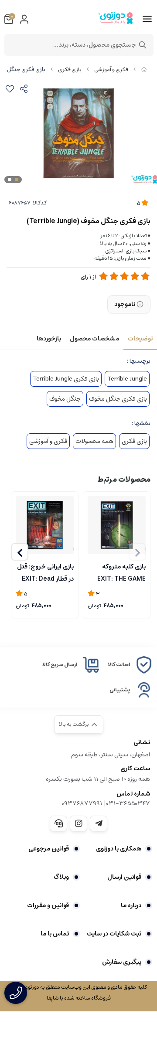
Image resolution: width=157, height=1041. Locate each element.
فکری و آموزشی (111, 69)
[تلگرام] (98, 823)
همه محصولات (94, 441)
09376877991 (81, 803)
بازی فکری (70, 69)
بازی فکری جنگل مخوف (118, 399)
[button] (19, 552)
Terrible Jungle (127, 379)
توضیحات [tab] (140, 338)
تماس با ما (55, 933)
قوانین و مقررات (48, 905)
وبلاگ (61, 877)
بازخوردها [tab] (49, 338)
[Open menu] (147, 19)
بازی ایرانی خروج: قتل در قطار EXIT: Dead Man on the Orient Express (45, 571)
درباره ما (131, 905)
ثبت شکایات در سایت (114, 933)
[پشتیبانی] (58, 823)
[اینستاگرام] (78, 823)
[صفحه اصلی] (144, 69)
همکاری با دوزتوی (118, 848)
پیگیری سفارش (121, 962)
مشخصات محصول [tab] (94, 338)
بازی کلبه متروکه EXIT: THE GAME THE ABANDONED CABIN (120, 571)
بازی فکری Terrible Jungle (66, 379)
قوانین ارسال (124, 877)
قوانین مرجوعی (48, 848)
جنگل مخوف (65, 399)
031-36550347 (128, 803)
